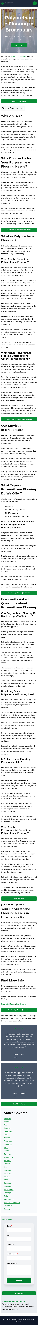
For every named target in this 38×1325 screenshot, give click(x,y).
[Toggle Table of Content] (21, 108)
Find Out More (19, 898)
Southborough (9, 1199)
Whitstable (7, 1138)
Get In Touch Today (19, 101)
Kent (5, 1167)
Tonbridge (7, 1193)
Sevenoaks (8, 1206)
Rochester (7, 1173)
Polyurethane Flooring (18, 56)
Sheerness (7, 1154)
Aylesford (7, 1176)
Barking (23, 1004)
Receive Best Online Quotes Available (19, 419)
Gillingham (7, 1160)
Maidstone (7, 1170)
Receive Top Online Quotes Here (19, 593)
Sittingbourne (8, 1157)
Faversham (8, 1144)
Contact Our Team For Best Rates (19, 229)
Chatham (7, 1164)
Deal (18, 1004)
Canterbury (8, 1131)
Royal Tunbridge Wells (12, 1202)
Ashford (6, 1151)
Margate (12, 1004)
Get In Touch (19, 1293)
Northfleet (7, 1186)
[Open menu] (35, 3)
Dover (6, 1134)
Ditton (6, 1180)
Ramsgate (5, 1004)
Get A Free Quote (19, 1104)
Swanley (7, 1209)
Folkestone (8, 1141)
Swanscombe (8, 1189)
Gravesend (8, 1183)
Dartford (6, 1196)
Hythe (6, 1147)
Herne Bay (7, 1128)
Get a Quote (17, 45)
